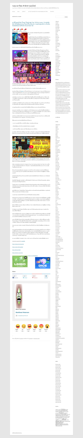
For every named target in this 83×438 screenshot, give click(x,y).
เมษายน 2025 (57, 387)
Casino (56, 153)
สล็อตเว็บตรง (57, 330)
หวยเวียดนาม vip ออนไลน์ (60, 338)
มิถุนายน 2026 (57, 367)
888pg (56, 134)
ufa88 (56, 271)
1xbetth (56, 22)
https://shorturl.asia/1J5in (17, 252)
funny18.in (57, 163)
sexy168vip (57, 62)
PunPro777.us (58, 226)
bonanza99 (57, 149)
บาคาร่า (56, 288)
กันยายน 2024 (57, 397)
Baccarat (57, 146)
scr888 (56, 243)
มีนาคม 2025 (57, 389)
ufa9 (56, 274)
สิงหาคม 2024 (57, 399)
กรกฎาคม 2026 (58, 365)
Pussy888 (57, 230)
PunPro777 (57, 224)
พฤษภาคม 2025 (58, 386)
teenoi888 (57, 264)
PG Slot (56, 203)
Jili (55, 171)
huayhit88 (57, 168)
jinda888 (57, 175)
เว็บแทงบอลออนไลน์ (58, 351)
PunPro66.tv (57, 223)
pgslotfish (57, 219)
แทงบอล (56, 352)
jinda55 (56, 174)
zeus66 (56, 278)
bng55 (56, 147)
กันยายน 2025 (57, 380)
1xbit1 (56, 133)
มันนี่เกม (56, 301)
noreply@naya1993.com (23, 315)
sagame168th (57, 63)
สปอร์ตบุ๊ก (33, 158)
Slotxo (56, 256)
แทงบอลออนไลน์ (58, 354)
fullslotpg (57, 70)
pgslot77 (57, 59)
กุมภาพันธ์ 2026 (58, 373)
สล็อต (56, 307)
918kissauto (57, 65)
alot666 (56, 53)
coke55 (56, 156)
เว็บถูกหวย (57, 345)
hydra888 (57, 169)
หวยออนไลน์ (57, 75)
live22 (56, 185)
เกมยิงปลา (57, 339)
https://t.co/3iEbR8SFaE (33, 255)
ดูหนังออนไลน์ (57, 284)
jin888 (56, 34)
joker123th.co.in (58, 179)
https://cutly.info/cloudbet (17, 247)
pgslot (56, 41)
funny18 (56, 410)
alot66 (56, 143)
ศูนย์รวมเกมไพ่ (58, 306)
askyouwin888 (58, 144)
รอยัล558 (57, 304)
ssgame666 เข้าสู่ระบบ (59, 261)
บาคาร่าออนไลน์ (58, 291)
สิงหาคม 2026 (57, 364)
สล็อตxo (56, 323)
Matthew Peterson (22, 312)
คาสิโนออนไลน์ (58, 281)
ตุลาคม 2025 (57, 378)
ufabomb (57, 275)
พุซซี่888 (56, 300)
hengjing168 (57, 30)
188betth (57, 21)
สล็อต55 (56, 312)
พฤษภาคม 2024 (58, 402)
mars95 (56, 195)
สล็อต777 (57, 316)
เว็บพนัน (56, 346)
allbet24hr (57, 24)
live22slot (57, 67)
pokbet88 (57, 220)
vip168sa (57, 277)
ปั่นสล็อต (56, 293)
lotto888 (57, 192)
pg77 (56, 205)
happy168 (57, 28)
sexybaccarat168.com (59, 248)
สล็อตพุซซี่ (57, 325)
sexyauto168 (57, 44)
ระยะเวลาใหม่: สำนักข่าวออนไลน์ (24, 6)
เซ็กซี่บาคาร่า (57, 341)
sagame (56, 235)
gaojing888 (57, 27)
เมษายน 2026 (57, 370)
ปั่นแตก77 (57, 296)
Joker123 (57, 176)
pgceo (56, 207)
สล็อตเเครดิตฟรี (65, 423)
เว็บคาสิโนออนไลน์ (58, 344)
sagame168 (68, 414)
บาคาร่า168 (57, 290)
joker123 (57, 36)
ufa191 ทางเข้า (58, 268)
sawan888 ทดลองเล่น (59, 239)
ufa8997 (56, 272)
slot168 (56, 253)
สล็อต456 (57, 310)
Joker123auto (57, 69)
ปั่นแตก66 (57, 294)
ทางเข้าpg (57, 287)
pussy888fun (57, 43)
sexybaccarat (57, 60)
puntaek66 (57, 57)
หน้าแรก (13, 11)
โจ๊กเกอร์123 (57, 357)
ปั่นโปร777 (57, 297)
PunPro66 (57, 221)
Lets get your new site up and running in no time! (38, 11)
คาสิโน (56, 280)
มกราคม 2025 (57, 391)
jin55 (56, 33)
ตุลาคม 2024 (57, 396)
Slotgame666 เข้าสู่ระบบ (59, 255)
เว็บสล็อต (57, 349)
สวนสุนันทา (57, 335)
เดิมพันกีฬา (57, 342)
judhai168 (57, 37)
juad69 (56, 181)
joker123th (57, 178)
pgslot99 (57, 40)
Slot (56, 251)
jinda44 (56, 31)
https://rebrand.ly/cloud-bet (18, 244)
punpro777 (57, 54)
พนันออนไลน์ (57, 298)
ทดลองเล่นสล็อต (58, 285)
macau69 (57, 194)
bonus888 (57, 25)
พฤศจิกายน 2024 (58, 394)
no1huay (57, 197)
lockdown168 (57, 188)
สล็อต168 (57, 309)
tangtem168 (57, 262)
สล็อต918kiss (57, 320)
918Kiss (56, 136)
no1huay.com (57, 198)
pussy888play (57, 56)
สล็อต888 (57, 317)
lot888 (56, 190)
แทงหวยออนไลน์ (58, 355)
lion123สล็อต (57, 184)
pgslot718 (57, 211)
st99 (56, 47)
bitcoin (22, 91)
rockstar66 (57, 233)
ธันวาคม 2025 (57, 375)
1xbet (56, 130)
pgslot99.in (57, 217)
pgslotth (57, 38)
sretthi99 (57, 259)
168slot (56, 126)
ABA (56, 139)
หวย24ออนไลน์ (58, 336)
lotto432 (57, 191)
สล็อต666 (57, 314)
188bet (56, 127)
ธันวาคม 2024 (57, 393)
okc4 (56, 200)
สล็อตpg (56, 322)
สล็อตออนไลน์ (57, 328)
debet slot (57, 158)
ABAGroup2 (57, 140)
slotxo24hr (57, 46)
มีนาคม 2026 (57, 371)
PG (56, 201)
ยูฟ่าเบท (56, 303)
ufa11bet (57, 267)
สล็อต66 (56, 313)
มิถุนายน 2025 (57, 384)
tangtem (57, 49)
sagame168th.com (58, 237)
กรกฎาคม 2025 (58, 383)
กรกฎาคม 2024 (58, 400)
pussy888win (57, 72)
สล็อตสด (56, 326)
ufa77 (56, 269)
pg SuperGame (58, 204)
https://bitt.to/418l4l (16, 250)
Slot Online (57, 252)
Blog (18, 11)
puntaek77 (57, 229)
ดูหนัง (56, 283)
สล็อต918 (57, 319)
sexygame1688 (58, 249)
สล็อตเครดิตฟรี (58, 329)
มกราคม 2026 (57, 374)
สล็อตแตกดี (57, 332)
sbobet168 (57, 242)
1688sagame (57, 124)
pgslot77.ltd (57, 214)
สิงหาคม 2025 (57, 381)
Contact (23, 11)
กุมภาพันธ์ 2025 (58, 390)
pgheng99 (57, 66)
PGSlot (56, 210)
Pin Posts (52, 11)
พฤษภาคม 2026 (58, 368)
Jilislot (56, 172)
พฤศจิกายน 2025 (58, 377)
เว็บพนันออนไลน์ (58, 348)
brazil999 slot (57, 150)
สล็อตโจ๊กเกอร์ (57, 333)
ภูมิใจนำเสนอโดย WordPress (17, 432)
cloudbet (21, 338)
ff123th (56, 160)
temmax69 (57, 50)
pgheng (56, 208)
